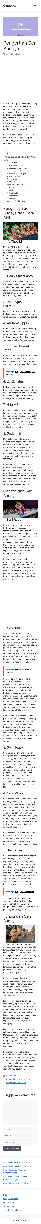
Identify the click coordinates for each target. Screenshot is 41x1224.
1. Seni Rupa (12, 187)
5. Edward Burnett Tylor (16, 174)
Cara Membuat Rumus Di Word (16, 1162)
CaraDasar (10, 5)
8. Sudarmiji (12, 182)
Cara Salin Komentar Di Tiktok (16, 1183)
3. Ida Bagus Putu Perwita (17, 168)
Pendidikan (11, 1076)
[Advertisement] (20, 80)
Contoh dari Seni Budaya (15, 185)
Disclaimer (7, 1195)
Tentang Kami (9, 1206)
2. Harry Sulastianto (15, 165)
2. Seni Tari (11, 190)
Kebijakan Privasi (10, 1199)
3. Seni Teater (12, 193)
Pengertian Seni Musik (16, 1083)
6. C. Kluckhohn (13, 176)
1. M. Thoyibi (12, 163)
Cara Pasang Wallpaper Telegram (17, 1166)
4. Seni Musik (12, 196)
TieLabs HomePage (12, 1210)
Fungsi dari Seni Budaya (15, 201)
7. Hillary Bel (12, 179)
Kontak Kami (8, 1202)
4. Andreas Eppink (14, 171)
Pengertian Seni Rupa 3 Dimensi (20, 1079)
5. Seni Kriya (12, 198)
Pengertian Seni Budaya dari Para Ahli (19, 158)
